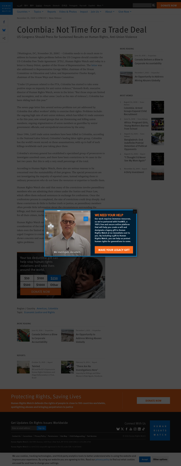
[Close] (135, 212)
